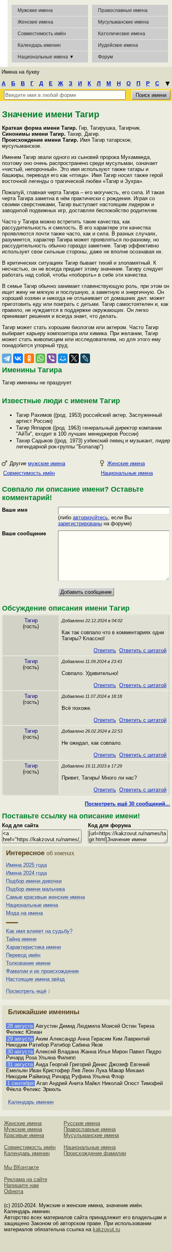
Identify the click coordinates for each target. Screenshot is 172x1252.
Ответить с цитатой (142, 650)
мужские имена (46, 463)
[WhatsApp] (40, 358)
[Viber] (51, 358)
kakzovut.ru (106, 1229)
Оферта (13, 1191)
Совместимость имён (29, 473)
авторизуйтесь (90, 517)
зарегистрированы (80, 523)
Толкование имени (28, 963)
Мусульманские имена (123, 22)
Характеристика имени (33, 947)
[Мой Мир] (63, 358)
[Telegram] (7, 358)
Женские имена (35, 22)
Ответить (105, 650)
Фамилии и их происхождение (42, 971)
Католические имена (121, 33)
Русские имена (82, 1123)
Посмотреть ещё (26, 991)
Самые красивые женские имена (45, 897)
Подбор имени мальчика (35, 889)
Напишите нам (21, 1185)
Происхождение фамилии (95, 1153)
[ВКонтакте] (18, 358)
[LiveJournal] (85, 358)
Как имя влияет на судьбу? (39, 931)
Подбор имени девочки (34, 881)
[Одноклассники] (29, 358)
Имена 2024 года (26, 873)
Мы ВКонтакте (21, 1167)
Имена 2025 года (26, 865)
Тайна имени (21, 939)
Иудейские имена (118, 45)
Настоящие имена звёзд (35, 979)
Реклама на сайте (25, 1179)
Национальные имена (127, 473)
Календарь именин (39, 45)
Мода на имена (24, 913)
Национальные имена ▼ (46, 57)
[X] (74, 358)
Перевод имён (23, 955)
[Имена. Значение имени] (4, 33)
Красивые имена (24, 1135)
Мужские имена (35, 10)
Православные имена (123, 10)
